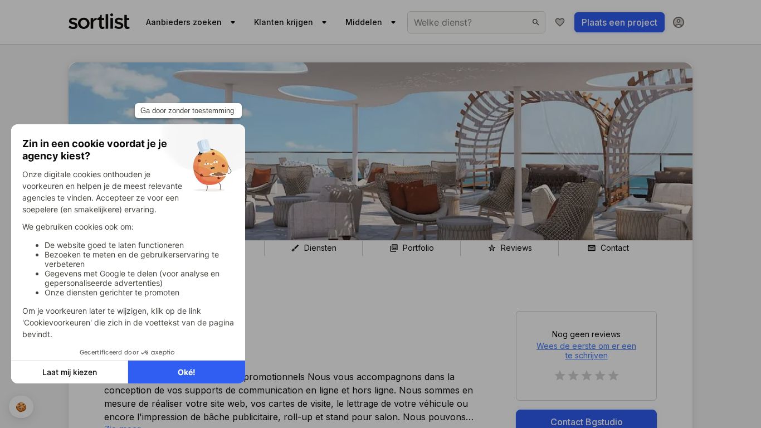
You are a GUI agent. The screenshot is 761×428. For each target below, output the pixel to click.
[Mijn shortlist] (559, 22)
